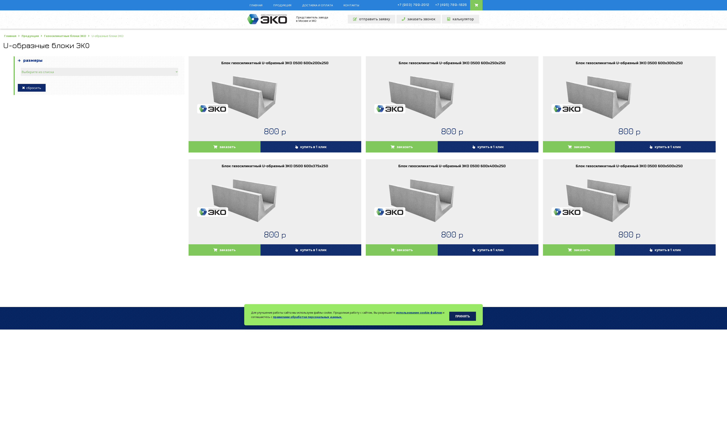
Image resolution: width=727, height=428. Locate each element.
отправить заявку (374, 19)
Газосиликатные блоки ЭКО (65, 36)
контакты (351, 5)
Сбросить (33, 88)
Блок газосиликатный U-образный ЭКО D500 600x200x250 (274, 63)
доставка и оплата (317, 5)
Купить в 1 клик (312, 147)
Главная (10, 36)
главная (256, 5)
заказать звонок (421, 19)
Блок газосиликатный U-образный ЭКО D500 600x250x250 (452, 63)
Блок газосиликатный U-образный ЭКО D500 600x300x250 (629, 63)
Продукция (30, 36)
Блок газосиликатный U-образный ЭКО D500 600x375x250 (275, 166)
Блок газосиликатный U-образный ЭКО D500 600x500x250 (629, 166)
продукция (282, 5)
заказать (227, 146)
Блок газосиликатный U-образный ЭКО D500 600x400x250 (452, 166)
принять (462, 316)
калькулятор (463, 19)
